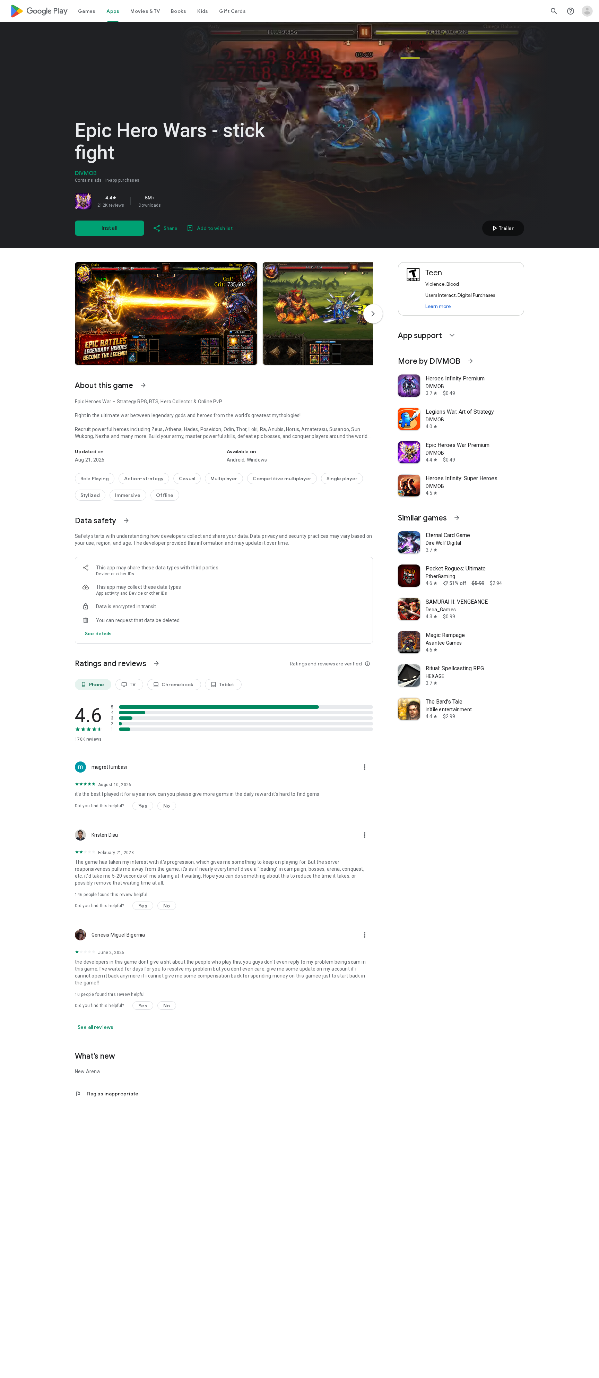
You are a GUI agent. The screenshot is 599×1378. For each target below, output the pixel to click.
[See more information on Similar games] (457, 517)
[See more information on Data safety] (126, 520)
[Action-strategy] (144, 478)
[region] (172, 201)
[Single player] (342, 478)
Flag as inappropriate (106, 1094)
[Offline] (164, 495)
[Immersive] (128, 495)
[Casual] (187, 478)
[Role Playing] (94, 478)
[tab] (86, 11)
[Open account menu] (587, 11)
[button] (166, 313)
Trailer (502, 228)
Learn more (438, 306)
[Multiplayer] (224, 478)
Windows (257, 460)
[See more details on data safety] (98, 633)
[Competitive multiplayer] (282, 478)
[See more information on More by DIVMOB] (470, 361)
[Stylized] (90, 495)
